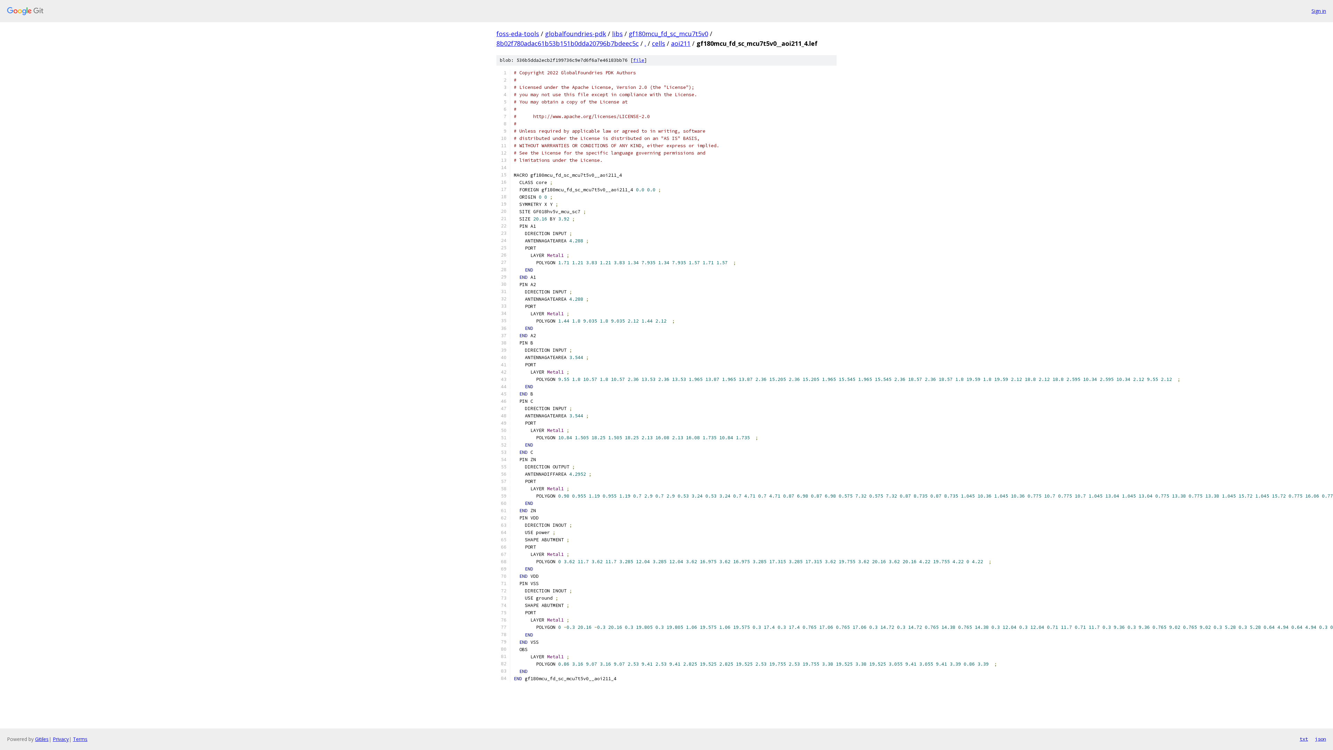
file (638, 60)
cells (658, 43)
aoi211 (680, 43)
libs (617, 34)
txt (1304, 739)
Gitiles (42, 739)
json (1320, 739)
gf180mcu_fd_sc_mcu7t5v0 (668, 34)
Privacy (61, 739)
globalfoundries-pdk (575, 34)
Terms (80, 739)
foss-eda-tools (517, 34)
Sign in (1318, 11)
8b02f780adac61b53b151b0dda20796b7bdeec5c (567, 43)
